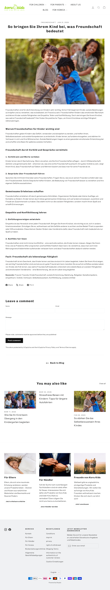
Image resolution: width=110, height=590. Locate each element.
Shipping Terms (52, 549)
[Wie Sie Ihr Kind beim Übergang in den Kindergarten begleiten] (20, 400)
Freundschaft (48, 22)
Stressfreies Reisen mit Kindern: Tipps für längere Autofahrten (53, 399)
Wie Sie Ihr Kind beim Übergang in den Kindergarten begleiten (17, 418)
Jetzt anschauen (82, 504)
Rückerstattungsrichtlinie (34, 549)
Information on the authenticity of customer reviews (53, 555)
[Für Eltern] (20, 463)
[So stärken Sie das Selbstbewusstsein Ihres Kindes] (90, 401)
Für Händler (29, 541)
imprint (49, 537)
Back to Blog (57, 363)
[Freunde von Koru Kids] (90, 463)
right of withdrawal (53, 545)
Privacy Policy (50, 347)
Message (8, 317)
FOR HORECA (59, 10)
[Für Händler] (55, 464)
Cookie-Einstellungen (54, 562)
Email (57, 306)
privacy (49, 541)
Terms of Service (65, 347)
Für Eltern (29, 537)
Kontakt (28, 534)
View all (102, 383)
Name (8, 306)
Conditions (50, 534)
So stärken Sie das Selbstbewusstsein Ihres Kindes (87, 422)
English (54, 572)
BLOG (45, 10)
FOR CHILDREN (37, 5)
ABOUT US (75, 5)
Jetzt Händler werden (49, 507)
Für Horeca (29, 545)
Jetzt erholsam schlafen (15, 501)
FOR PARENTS (57, 5)
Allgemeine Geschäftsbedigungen (33, 554)
